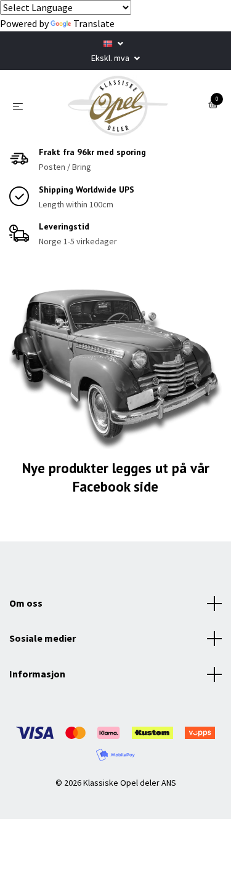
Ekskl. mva (111, 57)
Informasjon (37, 674)
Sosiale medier (42, 638)
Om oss (26, 603)
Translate (94, 23)
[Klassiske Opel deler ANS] (118, 106)
